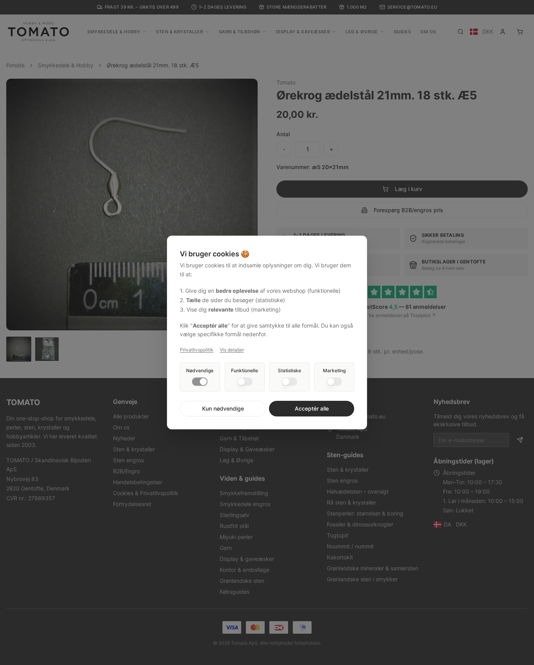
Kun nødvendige (223, 408)
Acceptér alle (312, 408)
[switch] (200, 381)
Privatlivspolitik (196, 350)
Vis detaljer (232, 350)
